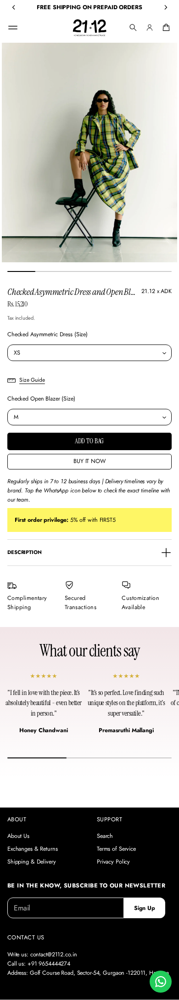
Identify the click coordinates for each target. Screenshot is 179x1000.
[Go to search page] (133, 27)
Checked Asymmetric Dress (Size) (47, 334)
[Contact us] (161, 982)
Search (105, 836)
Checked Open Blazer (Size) (41, 399)
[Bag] (165, 27)
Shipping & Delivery (31, 862)
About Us (18, 836)
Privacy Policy (113, 862)
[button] (133, 27)
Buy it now (89, 461)
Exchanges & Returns (32, 849)
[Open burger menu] (12, 27)
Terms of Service (116, 849)
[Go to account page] (149, 27)
